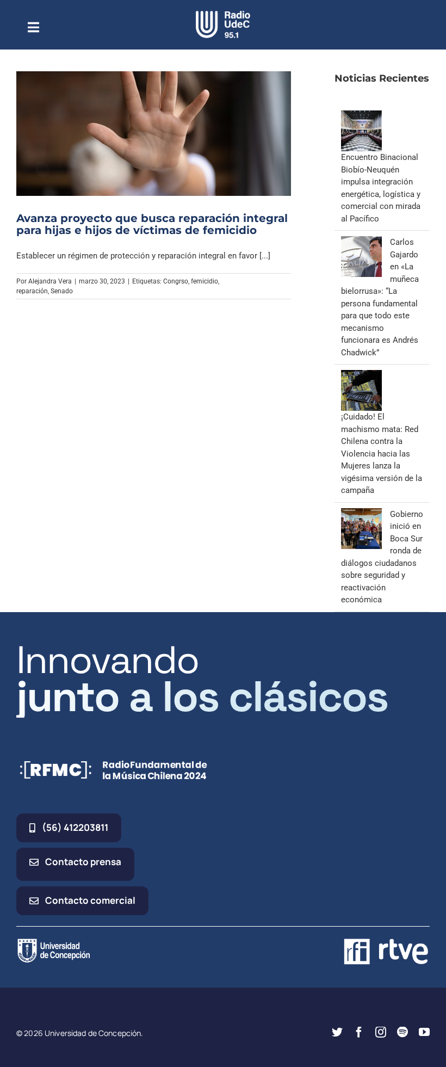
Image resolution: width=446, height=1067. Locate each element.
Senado (62, 291)
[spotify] (402, 1032)
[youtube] (424, 1032)
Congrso (175, 281)
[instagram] (380, 1032)
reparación (32, 291)
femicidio (204, 281)
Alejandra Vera (50, 281)
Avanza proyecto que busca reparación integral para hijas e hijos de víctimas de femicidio (152, 224)
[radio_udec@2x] (223, 15)
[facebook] (359, 1032)
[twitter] (337, 1032)
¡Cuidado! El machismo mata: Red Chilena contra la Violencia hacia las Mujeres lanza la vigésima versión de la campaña (381, 453)
